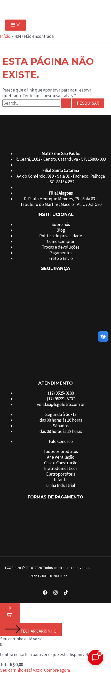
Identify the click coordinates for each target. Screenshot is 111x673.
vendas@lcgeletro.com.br (61, 404)
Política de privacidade (60, 236)
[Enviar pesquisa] (66, 103)
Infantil (61, 480)
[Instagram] (55, 593)
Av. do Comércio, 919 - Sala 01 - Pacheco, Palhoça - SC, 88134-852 (61, 179)
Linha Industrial (60, 485)
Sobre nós (60, 224)
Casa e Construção (60, 463)
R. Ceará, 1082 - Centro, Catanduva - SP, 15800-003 (60, 159)
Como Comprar (60, 241)
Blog (61, 230)
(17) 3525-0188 (61, 393)
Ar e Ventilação (60, 457)
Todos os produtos (60, 451)
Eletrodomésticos (60, 468)
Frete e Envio (61, 258)
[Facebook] (45, 593)
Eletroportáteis (60, 474)
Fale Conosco (61, 441)
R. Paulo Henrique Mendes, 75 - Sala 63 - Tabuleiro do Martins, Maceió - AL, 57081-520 (60, 201)
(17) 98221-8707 (61, 399)
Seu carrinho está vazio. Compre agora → (37, 670)
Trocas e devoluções (61, 247)
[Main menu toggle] (15, 25)
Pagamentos (60, 253)
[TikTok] (66, 593)
